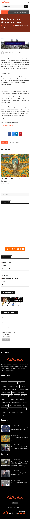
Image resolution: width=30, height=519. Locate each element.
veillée (8, 412)
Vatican (4, 412)
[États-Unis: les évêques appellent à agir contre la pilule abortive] (5, 428)
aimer (9, 383)
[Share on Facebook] (9, 135)
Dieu (26, 389)
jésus (17, 399)
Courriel (4, 317)
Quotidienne (6, 334)
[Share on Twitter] (13, 135)
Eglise (8, 392)
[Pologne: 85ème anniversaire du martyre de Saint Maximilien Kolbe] (5, 447)
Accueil (4, 25)
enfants (14, 392)
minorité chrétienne (16, 402)
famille (11, 396)
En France (5, 275)
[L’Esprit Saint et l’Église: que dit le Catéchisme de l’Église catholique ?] (5, 438)
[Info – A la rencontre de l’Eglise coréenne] (5, 483)
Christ (17, 386)
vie (17, 412)
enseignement (21, 392)
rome (24, 409)
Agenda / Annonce (7, 262)
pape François (17, 405)
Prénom (4, 322)
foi (18, 396)
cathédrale (11, 386)
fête (8, 399)
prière (7, 409)
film (15, 396)
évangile (22, 412)
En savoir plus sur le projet (7, 125)
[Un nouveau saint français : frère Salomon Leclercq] (5, 473)
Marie (3, 402)
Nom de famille (5, 327)
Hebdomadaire (7, 336)
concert (14, 389)
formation (23, 396)
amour (14, 383)
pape (11, 405)
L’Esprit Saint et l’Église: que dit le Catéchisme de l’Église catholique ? (19, 439)
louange (22, 399)
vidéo (13, 412)
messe (8, 402)
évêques (4, 415)
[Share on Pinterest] (20, 135)
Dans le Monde (10, 25)
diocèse (4, 392)
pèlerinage (13, 409)
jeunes (12, 399)
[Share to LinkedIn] (16, 135)
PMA (3, 409)
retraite (19, 409)
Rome (3, 281)
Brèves (4, 265)
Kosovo (17, 142)
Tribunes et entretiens (8, 285)
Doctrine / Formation (7, 272)
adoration (4, 383)
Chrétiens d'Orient (6, 389)
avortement (21, 383)
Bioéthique (4, 386)
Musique (25, 402)
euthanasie (4, 396)
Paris (24, 405)
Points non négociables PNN (10, 278)
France (3, 399)
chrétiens (12, 142)
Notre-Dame (5, 405)
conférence (21, 389)
